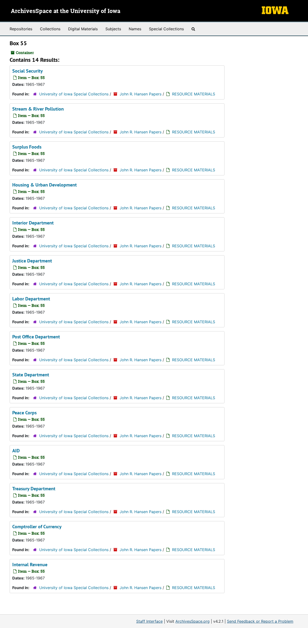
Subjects (113, 28)
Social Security (27, 71)
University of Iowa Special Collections (74, 94)
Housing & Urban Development (44, 185)
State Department (30, 375)
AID (16, 451)
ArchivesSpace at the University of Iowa (65, 11)
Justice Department (32, 261)
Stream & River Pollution (38, 109)
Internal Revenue (29, 564)
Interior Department (33, 223)
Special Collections (166, 28)
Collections (50, 28)
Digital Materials (83, 28)
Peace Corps (24, 413)
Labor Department (31, 299)
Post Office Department (36, 337)
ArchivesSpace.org (192, 621)
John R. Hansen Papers (140, 94)
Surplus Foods (26, 147)
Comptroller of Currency (37, 526)
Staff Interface (149, 621)
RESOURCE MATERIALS (193, 94)
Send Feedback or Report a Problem (260, 621)
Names (135, 28)
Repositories (21, 28)
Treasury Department (33, 488)
